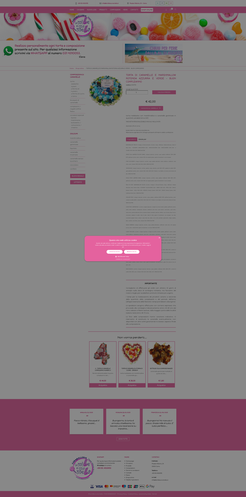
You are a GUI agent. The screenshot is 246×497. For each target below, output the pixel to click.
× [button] (159, 238)
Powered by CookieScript (123, 259)
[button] (123, 256)
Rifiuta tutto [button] (131, 252)
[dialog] (123, 248)
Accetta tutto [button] (114, 252)
